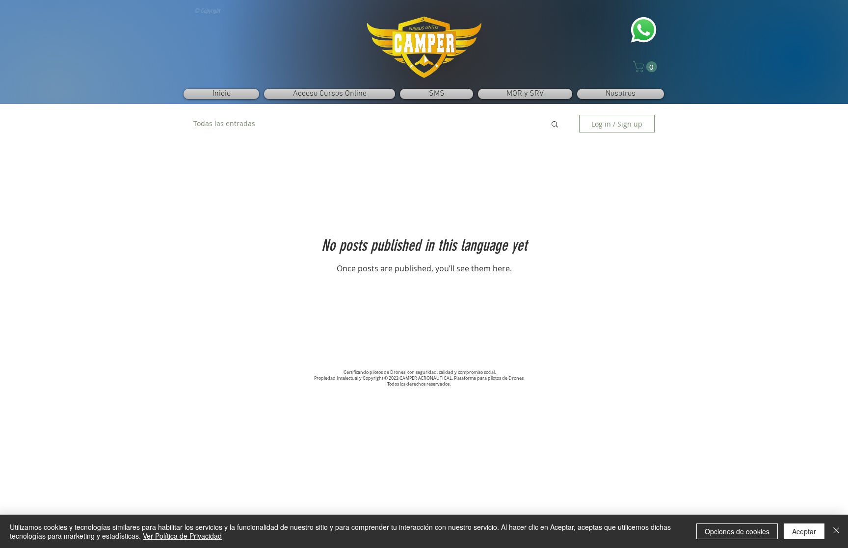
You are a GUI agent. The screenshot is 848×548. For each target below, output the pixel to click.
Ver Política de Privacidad (182, 536)
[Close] (836, 531)
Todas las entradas (224, 123)
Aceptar (804, 531)
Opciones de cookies (737, 531)
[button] (646, 66)
